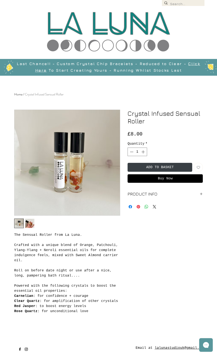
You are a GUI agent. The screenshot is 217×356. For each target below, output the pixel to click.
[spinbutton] (137, 152)
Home (18, 94)
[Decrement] (131, 152)
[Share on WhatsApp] (146, 206)
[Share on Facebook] (130, 206)
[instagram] (26, 349)
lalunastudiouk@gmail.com (180, 348)
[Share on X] (154, 206)
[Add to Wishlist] (198, 167)
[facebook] (20, 349)
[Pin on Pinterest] (138, 206)
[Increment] (143, 152)
